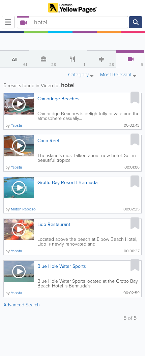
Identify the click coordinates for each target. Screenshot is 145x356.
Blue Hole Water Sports (61, 266)
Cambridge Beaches (58, 98)
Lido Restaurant (53, 224)
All (19, 62)
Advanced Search (21, 305)
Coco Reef (48, 140)
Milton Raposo (23, 209)
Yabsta (16, 125)
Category (79, 75)
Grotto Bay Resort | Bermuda (67, 182)
